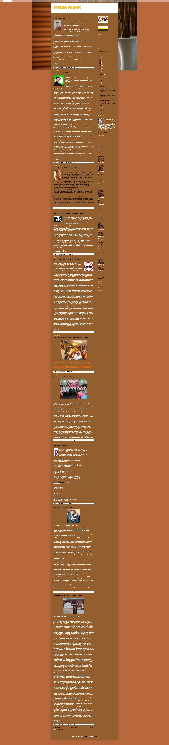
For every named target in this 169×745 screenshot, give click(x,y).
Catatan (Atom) (60, 729)
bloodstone (85, 736)
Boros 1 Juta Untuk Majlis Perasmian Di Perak (68, 213)
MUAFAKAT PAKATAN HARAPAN (100, 210)
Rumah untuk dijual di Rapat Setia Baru (100, 217)
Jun (100, 82)
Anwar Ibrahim (101, 165)
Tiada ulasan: (70, 67)
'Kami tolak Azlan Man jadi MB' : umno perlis (101, 202)
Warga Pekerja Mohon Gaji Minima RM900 (67, 595)
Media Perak (100, 273)
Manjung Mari (100, 232)
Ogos (101, 79)
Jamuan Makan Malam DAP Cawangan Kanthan (68, 377)
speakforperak (107, 118)
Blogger (95, 736)
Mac (101, 107)
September (102, 77)
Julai (101, 80)
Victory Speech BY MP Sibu (61, 18)
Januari (101, 110)
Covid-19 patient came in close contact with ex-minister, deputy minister (101, 178)
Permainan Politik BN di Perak (63, 507)
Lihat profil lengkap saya (102, 132)
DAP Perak (100, 222)
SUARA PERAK (67, 7)
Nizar (99, 200)
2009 (100, 112)
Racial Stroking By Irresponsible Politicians (67, 168)
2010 (100, 71)
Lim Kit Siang (100, 146)
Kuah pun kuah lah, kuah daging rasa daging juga (101, 262)
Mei (100, 83)
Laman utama (74, 727)
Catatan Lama (90, 727)
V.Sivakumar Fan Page (103, 51)
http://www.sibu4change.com (59, 482)
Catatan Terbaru (57, 727)
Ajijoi (99, 215)
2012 (100, 68)
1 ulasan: (69, 254)
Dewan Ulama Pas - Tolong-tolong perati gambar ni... (101, 234)
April (101, 105)
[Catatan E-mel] (74, 67)
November (102, 74)
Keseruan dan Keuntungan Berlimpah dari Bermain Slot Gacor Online (100, 168)
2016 (100, 62)
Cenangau (100, 207)
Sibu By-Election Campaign (62, 445)
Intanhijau (100, 267)
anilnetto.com (100, 139)
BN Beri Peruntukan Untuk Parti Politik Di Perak (69, 259)
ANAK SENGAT (101, 239)
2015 (100, 63)
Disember (102, 72)
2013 (100, 66)
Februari (101, 108)
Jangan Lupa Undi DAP (60, 73)
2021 (100, 59)
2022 (100, 57)
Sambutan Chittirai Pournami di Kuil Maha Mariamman (71, 337)
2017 (100, 60)
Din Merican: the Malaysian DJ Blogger (101, 191)
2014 (100, 65)
